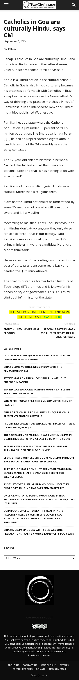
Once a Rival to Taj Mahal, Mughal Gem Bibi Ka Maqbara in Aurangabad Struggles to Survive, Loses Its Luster (39, 499)
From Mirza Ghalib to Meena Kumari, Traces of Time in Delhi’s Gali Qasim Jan (39, 425)
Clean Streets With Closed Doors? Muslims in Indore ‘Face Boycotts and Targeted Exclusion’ (39, 459)
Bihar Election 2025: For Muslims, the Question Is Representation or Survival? (36, 414)
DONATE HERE (51, 317)
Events (64, 665)
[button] (74, 5)
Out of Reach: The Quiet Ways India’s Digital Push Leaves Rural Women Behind (37, 357)
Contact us (30, 665)
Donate (41, 669)
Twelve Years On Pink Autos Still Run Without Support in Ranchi (35, 380)
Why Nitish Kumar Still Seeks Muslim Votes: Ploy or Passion (38, 402)
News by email (58, 669)
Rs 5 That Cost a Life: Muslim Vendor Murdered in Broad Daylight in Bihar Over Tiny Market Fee (36, 486)
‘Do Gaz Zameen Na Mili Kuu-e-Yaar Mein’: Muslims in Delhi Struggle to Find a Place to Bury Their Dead (38, 436)
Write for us (48, 665)
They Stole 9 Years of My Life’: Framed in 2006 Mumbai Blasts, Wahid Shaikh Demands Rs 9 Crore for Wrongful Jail (38, 472)
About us (13, 665)
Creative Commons (22, 647)
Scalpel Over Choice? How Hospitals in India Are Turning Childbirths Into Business (35, 448)
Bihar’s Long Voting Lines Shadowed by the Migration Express (33, 368)
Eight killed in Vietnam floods (21, 331)
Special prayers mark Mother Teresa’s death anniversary (58, 333)
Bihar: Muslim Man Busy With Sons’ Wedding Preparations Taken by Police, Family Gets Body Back (39, 531)
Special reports (23, 669)
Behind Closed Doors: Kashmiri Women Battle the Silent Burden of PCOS (37, 391)
